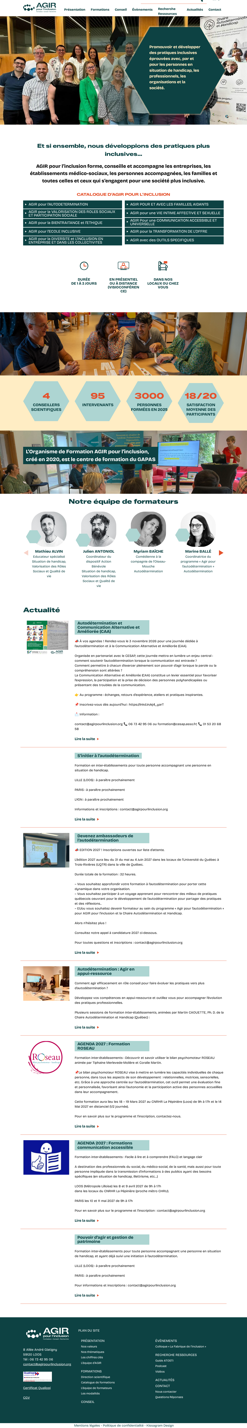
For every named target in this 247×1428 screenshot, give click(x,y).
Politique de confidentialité (123, 1425)
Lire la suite (85, 739)
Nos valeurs (89, 1346)
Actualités (195, 10)
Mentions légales (87, 1425)
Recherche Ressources (167, 11)
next (221, 553)
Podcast (161, 1366)
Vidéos (160, 1371)
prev (26, 553)
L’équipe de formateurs (96, 1388)
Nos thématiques (92, 1352)
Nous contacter (165, 1391)
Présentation (74, 10)
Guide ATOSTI (164, 1360)
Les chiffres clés (92, 1357)
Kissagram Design (160, 1425)
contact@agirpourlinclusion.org (47, 1364)
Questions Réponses (169, 1397)
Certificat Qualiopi (37, 1388)
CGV (26, 1398)
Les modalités (90, 1393)
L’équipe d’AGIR (91, 1363)
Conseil (121, 10)
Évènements (142, 10)
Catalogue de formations (98, 1382)
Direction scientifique (95, 1377)
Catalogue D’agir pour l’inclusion (123, 194)
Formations (100, 10)
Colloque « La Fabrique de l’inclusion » (180, 1346)
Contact (214, 10)
